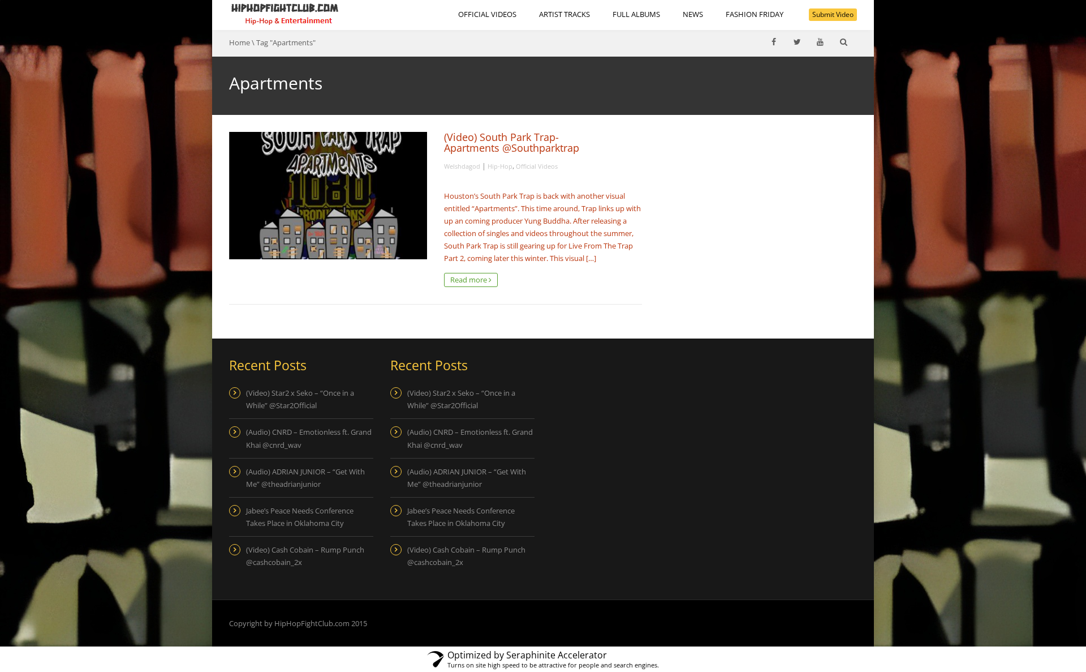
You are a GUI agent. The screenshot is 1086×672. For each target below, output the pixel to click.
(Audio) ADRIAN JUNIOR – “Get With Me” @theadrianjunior (305, 477)
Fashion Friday (754, 14)
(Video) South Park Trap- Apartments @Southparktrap (511, 142)
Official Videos (487, 14)
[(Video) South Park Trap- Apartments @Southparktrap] (328, 195)
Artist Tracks (564, 14)
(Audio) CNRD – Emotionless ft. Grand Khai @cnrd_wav (309, 438)
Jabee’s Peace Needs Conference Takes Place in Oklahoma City (300, 517)
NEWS (693, 14)
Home (239, 42)
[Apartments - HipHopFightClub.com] (285, 14)
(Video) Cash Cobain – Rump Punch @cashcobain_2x (305, 556)
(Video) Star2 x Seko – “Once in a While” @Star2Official (300, 399)
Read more (469, 280)
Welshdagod (462, 166)
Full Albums (636, 14)
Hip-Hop (500, 166)
